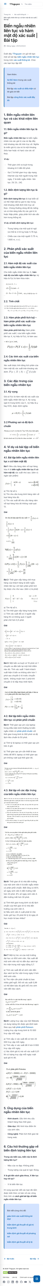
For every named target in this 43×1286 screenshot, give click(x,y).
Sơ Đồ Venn (12, 80)
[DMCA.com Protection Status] (10, 1272)
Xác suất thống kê (20, 14)
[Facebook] (4, 1282)
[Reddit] (17, 1282)
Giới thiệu (6, 1277)
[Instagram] (8, 1282)
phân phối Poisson (24, 1027)
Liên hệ (14, 1277)
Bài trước (9, 1259)
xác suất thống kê (22, 60)
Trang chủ (7, 14)
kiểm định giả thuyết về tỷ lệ (19, 1242)
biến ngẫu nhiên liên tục (28, 57)
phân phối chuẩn (24, 731)
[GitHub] (21, 1282)
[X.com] (30, 1282)
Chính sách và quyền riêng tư (29, 1277)
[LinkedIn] (12, 1282)
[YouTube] (25, 1282)
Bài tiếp (34, 1259)
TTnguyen (15, 4)
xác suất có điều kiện (23, 88)
